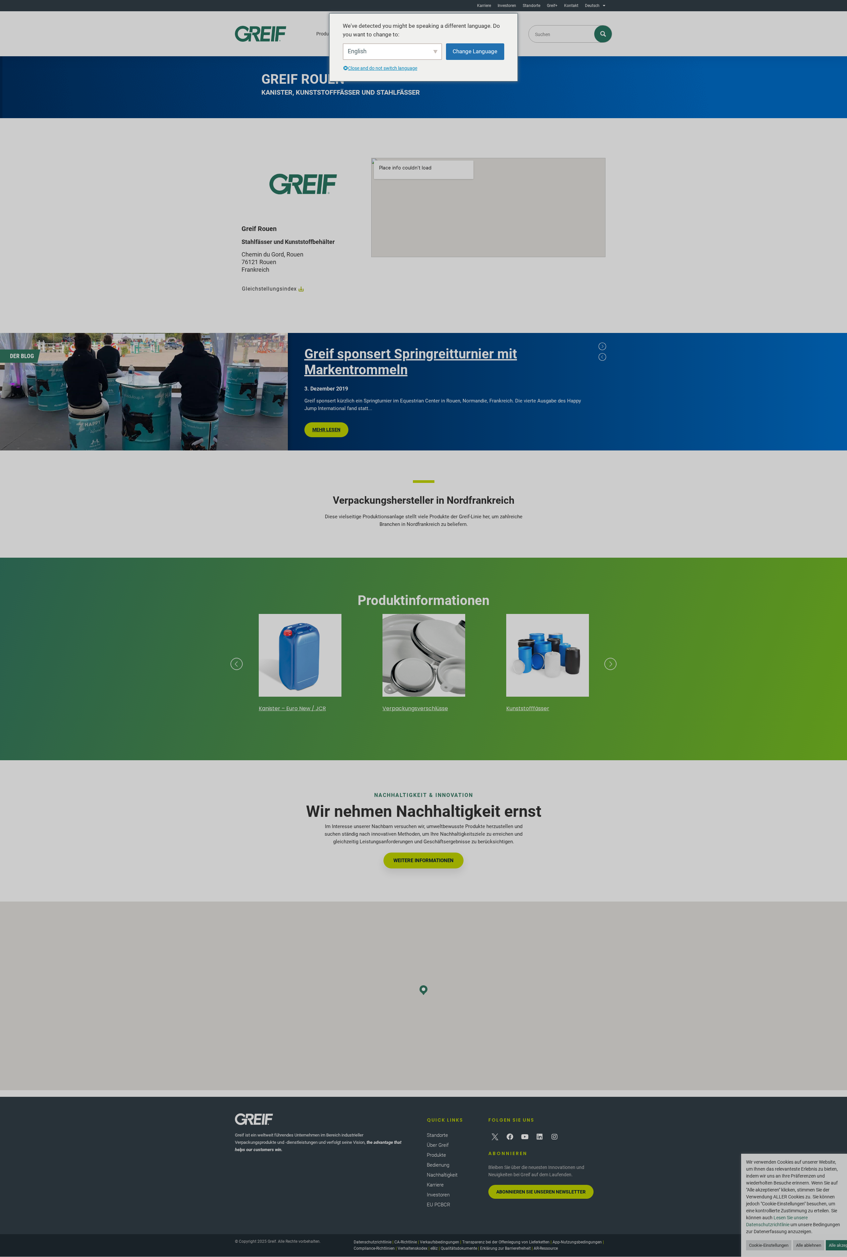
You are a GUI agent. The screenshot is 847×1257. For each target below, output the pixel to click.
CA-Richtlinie (405, 1242)
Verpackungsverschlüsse (337, 708)
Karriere (484, 5)
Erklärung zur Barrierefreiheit (505, 1248)
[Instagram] (554, 1136)
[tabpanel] (306, 391)
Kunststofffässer (449, 708)
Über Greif (438, 1145)
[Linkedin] (539, 1136)
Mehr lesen (326, 429)
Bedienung (438, 1165)
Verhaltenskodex (412, 1248)
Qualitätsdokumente (459, 1248)
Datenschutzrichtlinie (372, 1242)
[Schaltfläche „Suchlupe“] (603, 34)
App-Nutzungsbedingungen (577, 1242)
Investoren (507, 5)
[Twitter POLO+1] (495, 1136)
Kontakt (571, 5)
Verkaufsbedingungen (439, 1242)
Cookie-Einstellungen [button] (768, 1245)
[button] (423, 990)
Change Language (475, 51)
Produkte (325, 33)
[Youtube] (524, 1136)
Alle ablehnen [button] (808, 1245)
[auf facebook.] (509, 1136)
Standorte (531, 5)
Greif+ (552, 5)
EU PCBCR (438, 1205)
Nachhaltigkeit (442, 1175)
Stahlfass (564, 708)
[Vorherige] (602, 357)
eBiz (434, 1248)
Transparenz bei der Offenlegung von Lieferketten (506, 1242)
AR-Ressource (546, 1248)
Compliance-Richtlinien (374, 1248)
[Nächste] (602, 346)
